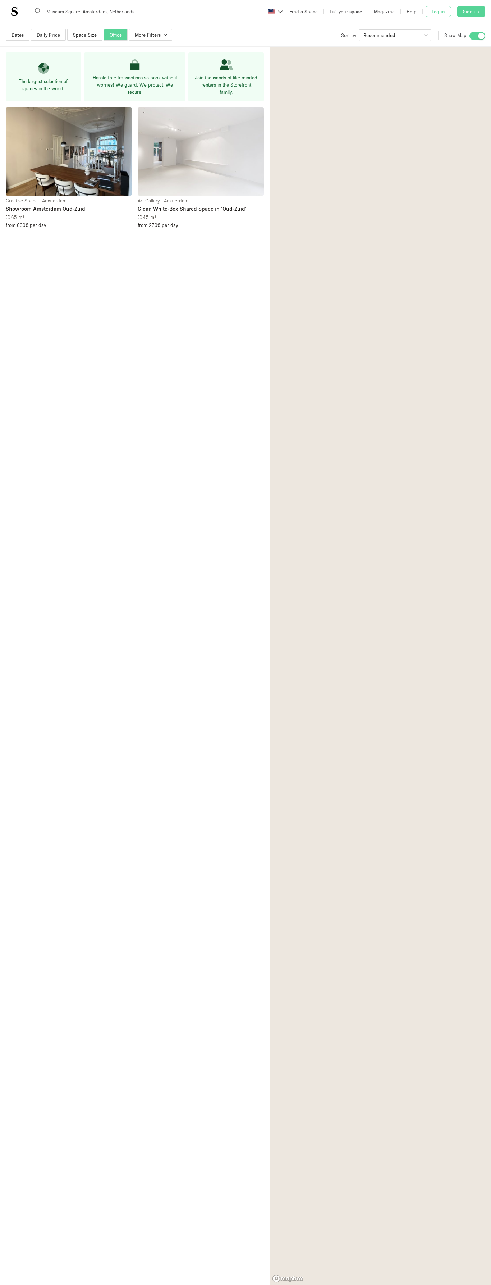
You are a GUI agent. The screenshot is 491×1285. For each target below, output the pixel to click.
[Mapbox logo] (288, 1279)
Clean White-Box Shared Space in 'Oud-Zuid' (192, 208)
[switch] (477, 36)
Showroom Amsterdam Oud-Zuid (45, 208)
